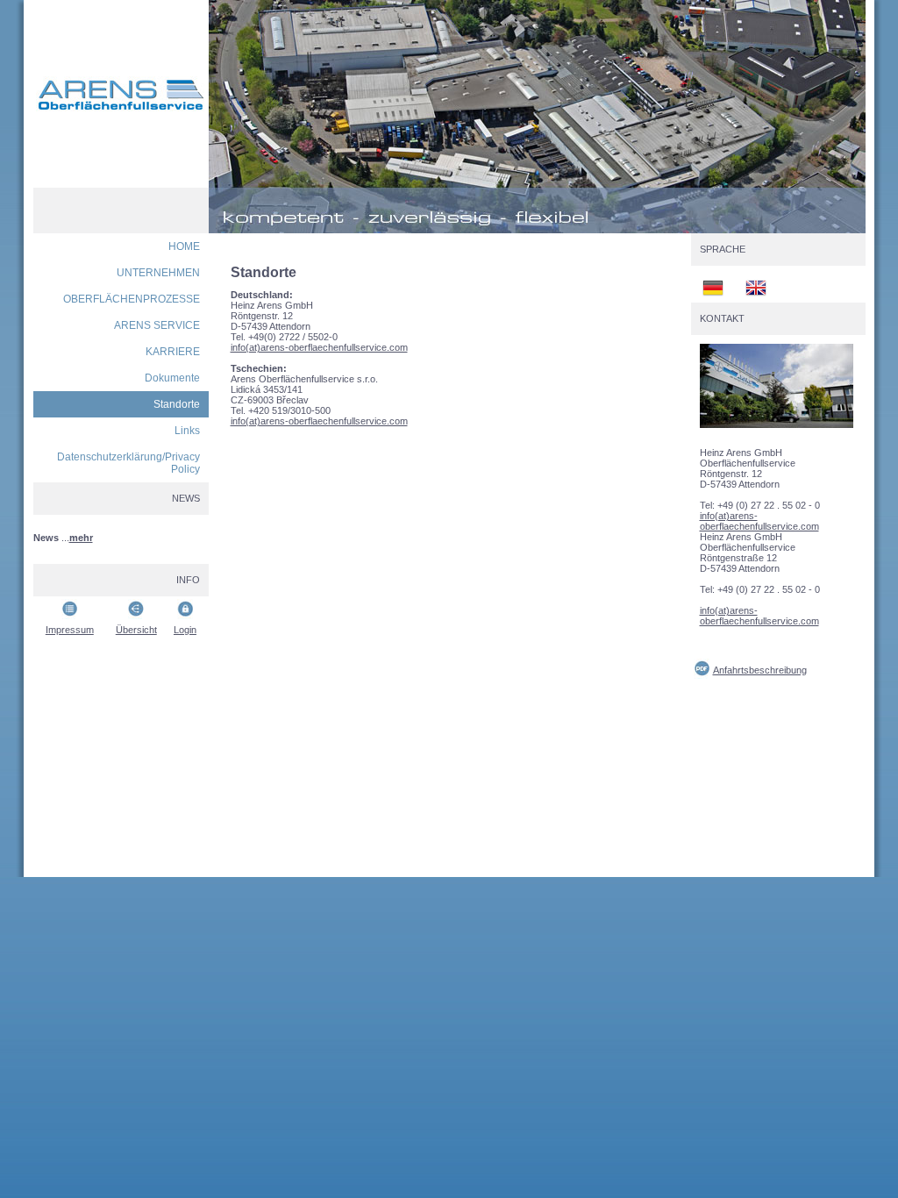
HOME (184, 246)
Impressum (70, 629)
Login (185, 629)
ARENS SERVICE (157, 325)
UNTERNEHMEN (158, 273)
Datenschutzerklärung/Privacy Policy (128, 463)
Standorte (176, 404)
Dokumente (172, 378)
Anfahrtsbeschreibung (760, 670)
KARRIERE (173, 352)
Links (187, 430)
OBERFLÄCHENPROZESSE (131, 299)
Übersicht (136, 629)
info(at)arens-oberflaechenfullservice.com (319, 347)
